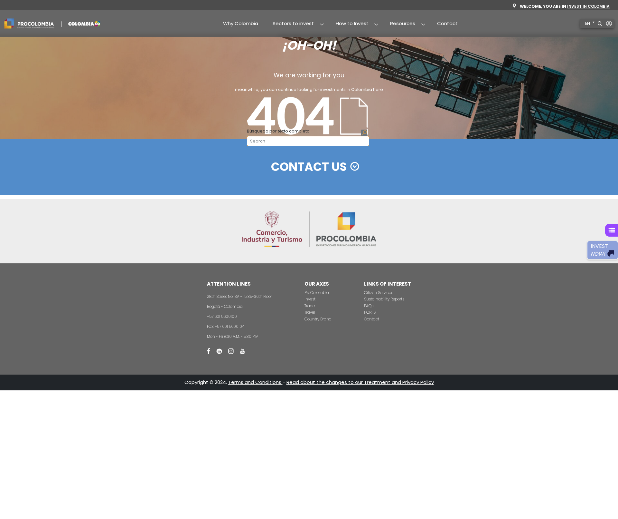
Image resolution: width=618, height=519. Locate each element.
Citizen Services (378, 292)
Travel (309, 312)
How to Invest (348, 24)
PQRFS (370, 312)
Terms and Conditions (255, 382)
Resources (399, 24)
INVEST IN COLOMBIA (588, 6)
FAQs (368, 305)
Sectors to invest (290, 24)
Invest (309, 299)
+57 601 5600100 (222, 316)
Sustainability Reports (384, 299)
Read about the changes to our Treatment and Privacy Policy (360, 382)
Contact (447, 23)
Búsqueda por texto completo (278, 131)
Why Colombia (240, 23)
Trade (309, 305)
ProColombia (316, 292)
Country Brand (318, 319)
